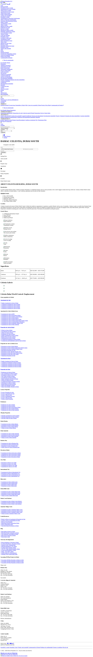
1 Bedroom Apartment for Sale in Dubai (10, 304)
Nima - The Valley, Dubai (7, 551)
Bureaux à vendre (5, 28)
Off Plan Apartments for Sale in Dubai (10, 415)
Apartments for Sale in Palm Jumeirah (10, 324)
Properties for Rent (5, 369)
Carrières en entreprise (30, 120)
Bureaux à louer (4, 44)
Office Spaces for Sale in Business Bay (10, 447)
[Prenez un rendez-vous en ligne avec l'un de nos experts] (14, 655)
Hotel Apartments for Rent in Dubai (9, 378)
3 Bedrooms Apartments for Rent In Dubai (11, 365)
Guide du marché (5, 71)
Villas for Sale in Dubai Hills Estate (9, 495)
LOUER (3, 102)
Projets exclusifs (4, 6)
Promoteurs (3, 64)
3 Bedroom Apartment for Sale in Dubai (10, 307)
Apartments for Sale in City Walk (9, 466)
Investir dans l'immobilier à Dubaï (8, 53)
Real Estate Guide (5, 536)
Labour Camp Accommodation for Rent (10, 520)
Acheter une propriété (6, 15)
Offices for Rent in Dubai (7, 380)
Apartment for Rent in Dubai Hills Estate (10, 493)
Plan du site (65, 647)
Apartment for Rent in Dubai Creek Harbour (11, 502)
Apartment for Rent (5, 358)
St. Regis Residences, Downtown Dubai (10, 543)
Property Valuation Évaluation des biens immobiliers (13, 79)
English (4, 4)
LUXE (2, 98)
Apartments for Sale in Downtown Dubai (10, 315)
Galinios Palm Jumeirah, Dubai (8, 547)
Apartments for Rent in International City (10, 472)
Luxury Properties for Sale (7, 392)
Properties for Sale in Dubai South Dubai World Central (14, 347)
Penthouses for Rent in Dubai (8, 372)
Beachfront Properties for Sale (8, 350)
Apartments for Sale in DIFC (8, 314)
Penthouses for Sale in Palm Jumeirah (10, 410)
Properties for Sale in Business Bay (9, 446)
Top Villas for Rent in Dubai (8, 376)
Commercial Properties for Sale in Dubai (10, 339)
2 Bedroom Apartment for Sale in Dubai (10, 305)
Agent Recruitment (20, 120)
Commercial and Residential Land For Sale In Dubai (13, 340)
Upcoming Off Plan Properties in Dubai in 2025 (12, 561)
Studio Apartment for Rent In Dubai (9, 361)
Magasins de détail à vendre (7, 30)
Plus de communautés (8, 60)
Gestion (2, 87)
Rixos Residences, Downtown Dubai (10, 542)
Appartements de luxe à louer (7, 11)
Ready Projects (6, 136)
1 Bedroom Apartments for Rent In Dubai (11, 362)
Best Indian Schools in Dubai (8, 531)
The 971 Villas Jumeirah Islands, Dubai (10, 549)
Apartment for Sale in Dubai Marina (9, 424)
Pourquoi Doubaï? (5, 52)
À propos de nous (5, 86)
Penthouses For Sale (5, 27)
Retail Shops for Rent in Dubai (8, 384)
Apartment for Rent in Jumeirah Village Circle (12, 511)
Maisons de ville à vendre (6, 26)
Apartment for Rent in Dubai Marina (9, 425)
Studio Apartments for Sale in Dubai (9, 303)
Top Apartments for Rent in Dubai (9, 373)
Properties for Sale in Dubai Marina (9, 346)
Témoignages (4, 92)
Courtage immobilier (5, 81)
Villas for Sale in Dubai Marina (8, 428)
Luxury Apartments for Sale (7, 393)
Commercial (3, 82)
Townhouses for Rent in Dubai (8, 377)
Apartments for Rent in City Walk (9, 465)
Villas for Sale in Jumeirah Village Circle (10, 513)
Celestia (5, 137)
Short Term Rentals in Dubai (8, 385)
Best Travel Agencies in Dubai (8, 535)
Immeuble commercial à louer (7, 46)
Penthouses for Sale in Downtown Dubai (10, 407)
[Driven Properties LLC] (6, 1)
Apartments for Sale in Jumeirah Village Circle (12, 323)
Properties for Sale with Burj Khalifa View (11, 351)
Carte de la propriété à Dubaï (7, 55)
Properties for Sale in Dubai (7, 327)
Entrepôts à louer (4, 47)
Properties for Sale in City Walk (8, 464)
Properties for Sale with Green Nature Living (11, 353)
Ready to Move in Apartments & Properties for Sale (13, 519)
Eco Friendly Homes (5, 62)
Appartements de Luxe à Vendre (8, 9)
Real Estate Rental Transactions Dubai (10, 523)
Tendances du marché (6, 65)
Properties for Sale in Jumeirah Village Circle (12, 349)
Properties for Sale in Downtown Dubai (10, 456)
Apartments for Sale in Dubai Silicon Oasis (11, 319)
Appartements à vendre (6, 23)
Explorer (3, 103)
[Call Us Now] (1, 2)
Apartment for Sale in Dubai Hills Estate (10, 491)
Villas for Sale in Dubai (6, 330)
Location (3, 125)
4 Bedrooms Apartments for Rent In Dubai (11, 366)
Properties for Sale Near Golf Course (10, 354)
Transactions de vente (5, 66)
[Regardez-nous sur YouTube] (10, 643)
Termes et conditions (57, 647)
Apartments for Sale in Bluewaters (9, 483)
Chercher (3, 132)
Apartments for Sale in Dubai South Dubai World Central (14, 320)
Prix (1, 91)
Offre (2, 49)
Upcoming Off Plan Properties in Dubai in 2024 (12, 560)
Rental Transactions (5, 68)
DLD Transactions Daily (7, 524)
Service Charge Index (6, 70)
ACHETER (3, 101)
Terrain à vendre (4, 34)
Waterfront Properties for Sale (8, 355)
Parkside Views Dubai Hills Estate (9, 554)
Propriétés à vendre (5, 17)
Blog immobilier (4, 94)
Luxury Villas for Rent (6, 397)
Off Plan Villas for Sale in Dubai (9, 418)
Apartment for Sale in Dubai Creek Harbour (11, 501)
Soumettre (3, 152)
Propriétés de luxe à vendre (7, 8)
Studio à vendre (4, 22)
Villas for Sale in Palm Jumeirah (8, 437)
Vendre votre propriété (6, 48)
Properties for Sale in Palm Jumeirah (9, 436)
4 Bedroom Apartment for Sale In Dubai (10, 308)
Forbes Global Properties (6, 14)
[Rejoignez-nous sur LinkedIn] (12, 643)
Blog (45, 120)
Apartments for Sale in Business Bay (9, 443)
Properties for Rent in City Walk (8, 375)
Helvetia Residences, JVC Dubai (9, 546)
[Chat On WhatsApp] (2, 2)
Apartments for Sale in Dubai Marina (10, 318)
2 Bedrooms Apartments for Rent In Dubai (11, 364)
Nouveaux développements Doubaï (9, 21)
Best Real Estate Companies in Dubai (10, 532)
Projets (2, 51)
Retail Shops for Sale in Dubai (8, 336)
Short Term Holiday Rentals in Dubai (10, 386)
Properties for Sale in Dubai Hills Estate (10, 494)
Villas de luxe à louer (5, 13)
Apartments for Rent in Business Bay (10, 444)
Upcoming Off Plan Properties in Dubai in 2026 (12, 562)
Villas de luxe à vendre (6, 10)
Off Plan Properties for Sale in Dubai (10, 417)
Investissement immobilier (6, 78)
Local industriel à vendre (6, 32)
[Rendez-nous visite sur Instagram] (13, 643)
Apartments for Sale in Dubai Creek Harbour (11, 316)
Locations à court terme (6, 38)
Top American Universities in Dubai (9, 534)
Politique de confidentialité (46, 647)
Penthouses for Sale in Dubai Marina (9, 408)
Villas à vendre (4, 25)
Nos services (3, 73)
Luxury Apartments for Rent (8, 396)
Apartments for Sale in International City (10, 474)
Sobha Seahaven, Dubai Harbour (9, 553)
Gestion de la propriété (6, 74)
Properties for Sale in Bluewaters (9, 485)
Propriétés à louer (5, 36)
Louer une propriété (5, 35)
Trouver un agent (4, 89)
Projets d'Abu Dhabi (5, 56)
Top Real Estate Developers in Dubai (10, 525)
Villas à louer (4, 42)
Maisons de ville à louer (6, 43)
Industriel (3, 85)
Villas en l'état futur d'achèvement (8, 19)
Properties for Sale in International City (10, 476)
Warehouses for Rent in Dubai (8, 382)
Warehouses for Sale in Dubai (8, 338)
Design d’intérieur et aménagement (9, 117)
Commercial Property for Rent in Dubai (10, 381)
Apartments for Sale (6, 300)
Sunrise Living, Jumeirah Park (8, 545)
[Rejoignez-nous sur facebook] (7, 643)
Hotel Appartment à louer (6, 40)
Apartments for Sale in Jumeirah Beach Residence (13, 322)
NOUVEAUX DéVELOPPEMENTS (9, 99)
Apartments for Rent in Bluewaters (9, 482)
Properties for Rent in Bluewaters (9, 484)
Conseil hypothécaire (5, 75)
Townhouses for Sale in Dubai (8, 331)
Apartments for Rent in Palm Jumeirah (10, 435)
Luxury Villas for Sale (6, 395)
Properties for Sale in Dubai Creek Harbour (11, 503)
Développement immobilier (7, 83)
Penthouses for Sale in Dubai (8, 334)
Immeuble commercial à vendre (8, 31)
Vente (2, 124)
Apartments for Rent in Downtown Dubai (11, 453)
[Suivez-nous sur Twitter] (9, 643)
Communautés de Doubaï (6, 57)
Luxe (2, 5)
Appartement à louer (5, 39)
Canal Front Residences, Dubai (8, 550)
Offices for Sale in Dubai (7, 332)
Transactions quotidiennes (6, 69)
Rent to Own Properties (6, 521)
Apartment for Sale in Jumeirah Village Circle (11, 509)
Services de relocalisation (6, 77)
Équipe (2, 90)
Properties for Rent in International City (10, 473)
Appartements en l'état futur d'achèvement (10, 18)
